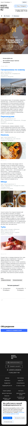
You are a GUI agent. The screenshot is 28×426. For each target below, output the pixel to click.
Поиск (8, 16)
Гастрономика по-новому (13, 70)
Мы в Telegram (21, 6)
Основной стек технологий (21, 397)
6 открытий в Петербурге (20, 289)
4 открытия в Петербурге (6, 289)
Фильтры (16, 16)
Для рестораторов (7, 393)
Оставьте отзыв (20, 385)
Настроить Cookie (20, 418)
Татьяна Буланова (17, 280)
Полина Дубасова (8, 58)
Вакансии (6, 395)
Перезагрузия (7, 116)
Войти (24, 2)
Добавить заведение (15, 369)
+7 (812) (14, 372)
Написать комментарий (14, 330)
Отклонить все (8, 421)
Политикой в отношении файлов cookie (13, 413)
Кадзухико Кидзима (6, 280)
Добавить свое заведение (7, 399)
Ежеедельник (14, 37)
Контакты (20, 390)
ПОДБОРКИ (7, 383)
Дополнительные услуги (20, 394)
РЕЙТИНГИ (7, 380)
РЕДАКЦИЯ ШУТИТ (7, 385)
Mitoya (4, 182)
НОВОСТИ (20, 380)
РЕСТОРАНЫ (20, 378)
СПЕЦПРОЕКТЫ (20, 383)
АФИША (7, 378)
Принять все (7, 418)
